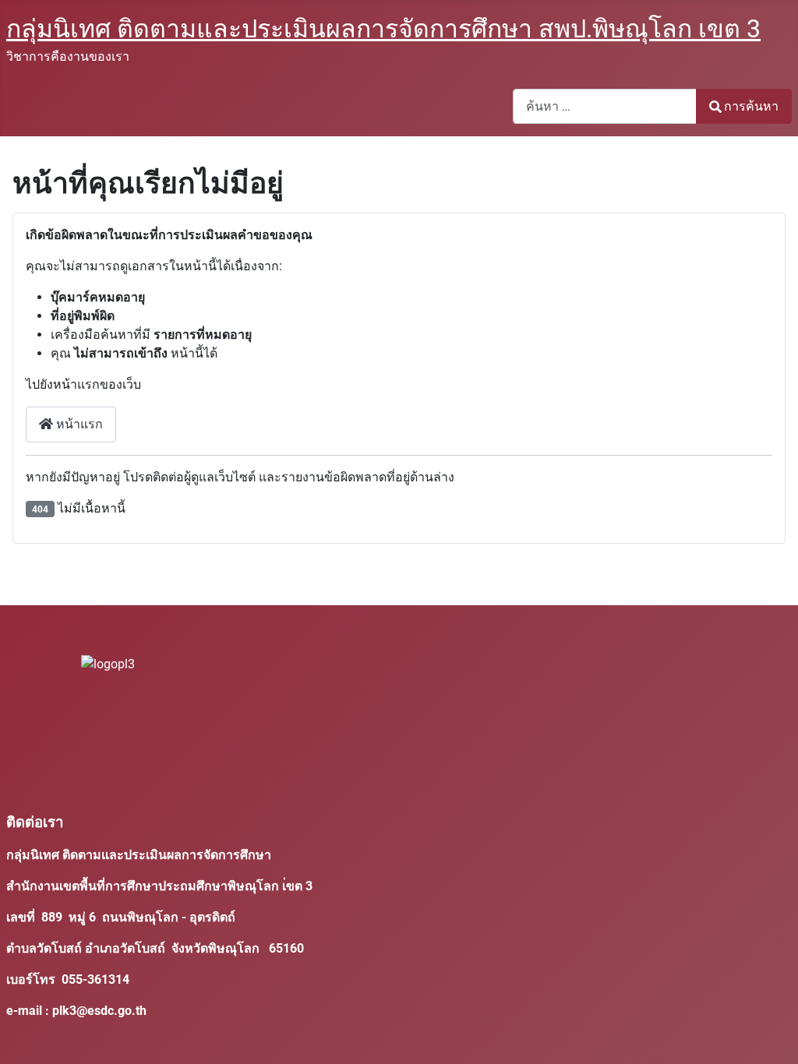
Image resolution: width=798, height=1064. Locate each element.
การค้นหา (751, 106)
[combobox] (605, 106)
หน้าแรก (78, 424)
